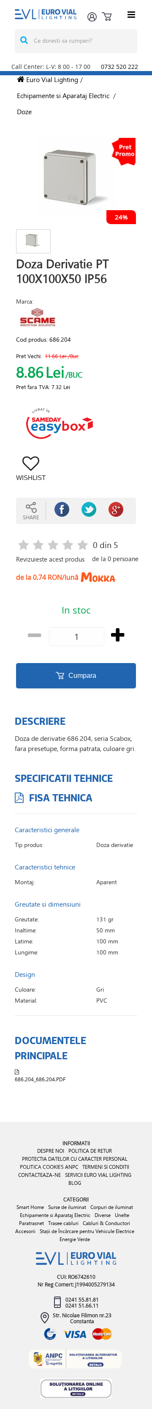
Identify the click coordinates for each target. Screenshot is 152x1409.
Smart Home (30, 1207)
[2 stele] (38, 545)
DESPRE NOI (50, 1150)
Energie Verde (75, 1239)
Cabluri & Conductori (106, 1223)
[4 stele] (67, 545)
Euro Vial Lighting (51, 79)
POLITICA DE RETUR (90, 1150)
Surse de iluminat (67, 1207)
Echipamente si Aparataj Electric (63, 95)
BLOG (74, 1183)
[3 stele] (53, 545)
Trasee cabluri (63, 1223)
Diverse (103, 1215)
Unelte (122, 1215)
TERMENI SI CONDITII (105, 1167)
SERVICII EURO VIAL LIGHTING (98, 1175)
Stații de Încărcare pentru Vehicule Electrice (87, 1231)
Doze (24, 111)
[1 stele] (23, 545)
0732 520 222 (119, 67)
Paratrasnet (31, 1223)
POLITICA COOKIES (42, 1166)
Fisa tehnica (59, 797)
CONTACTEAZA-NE (39, 1175)
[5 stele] (82, 545)
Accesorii (25, 1231)
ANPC (71, 1167)
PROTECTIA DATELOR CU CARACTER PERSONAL (75, 1158)
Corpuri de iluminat (111, 1207)
